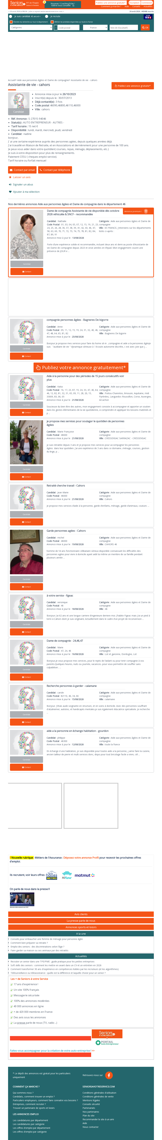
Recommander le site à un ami (98, 1119)
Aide (127, 6)
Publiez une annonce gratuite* (111, 2)
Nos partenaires (91, 1111)
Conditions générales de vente (98, 1096)
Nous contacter (91, 1126)
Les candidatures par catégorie (28, 1124)
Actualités (148, 6)
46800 (61, 105)
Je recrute (55, 16)
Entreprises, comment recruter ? (29, 1104)
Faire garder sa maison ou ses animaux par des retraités (39, 950)
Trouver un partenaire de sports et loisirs (34, 1107)
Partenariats (89, 1107)
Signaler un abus (23, 184)
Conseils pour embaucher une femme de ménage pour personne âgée (47, 938)
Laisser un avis (22, 177)
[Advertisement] (81, 55)
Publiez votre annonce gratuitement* (83, 367)
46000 (77, 105)
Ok (146, 27)
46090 (53, 105)
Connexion (147, 2)
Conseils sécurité (91, 1104)
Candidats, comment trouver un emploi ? (34, 1096)
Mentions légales (91, 1100)
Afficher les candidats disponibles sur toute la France (73, 22)
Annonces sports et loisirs (81, 927)
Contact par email (24, 170)
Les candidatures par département (30, 1120)
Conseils (136, 6)
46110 (69, 105)
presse (21, 1022)
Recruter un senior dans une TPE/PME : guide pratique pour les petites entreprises (52, 961)
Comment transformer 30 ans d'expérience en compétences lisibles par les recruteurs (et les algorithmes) (65, 969)
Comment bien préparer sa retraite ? (29, 942)
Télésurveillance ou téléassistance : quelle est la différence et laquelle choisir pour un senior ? (58, 972)
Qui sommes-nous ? (23, 1092)
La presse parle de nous (81, 920)
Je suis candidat (27, 16)
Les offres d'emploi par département (31, 1127)
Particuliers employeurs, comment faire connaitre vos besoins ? (45, 1100)
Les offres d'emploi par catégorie (30, 1131)
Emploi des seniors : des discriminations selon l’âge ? (37, 946)
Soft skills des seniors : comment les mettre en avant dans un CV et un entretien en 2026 (56, 965)
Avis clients (81, 914)
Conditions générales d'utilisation (99, 1092)
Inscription (134, 2)
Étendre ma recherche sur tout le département (30, 22)
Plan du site (88, 1115)
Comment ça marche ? (111, 6)
